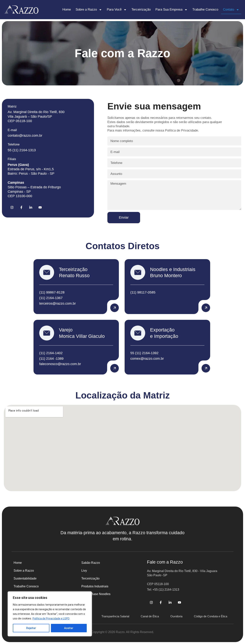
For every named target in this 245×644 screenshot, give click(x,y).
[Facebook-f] (21, 207)
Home (66, 9)
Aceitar (68, 628)
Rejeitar (31, 628)
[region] (50, 613)
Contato (228, 9)
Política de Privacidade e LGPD (51, 618)
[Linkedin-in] (30, 207)
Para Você (114, 9)
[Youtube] (40, 207)
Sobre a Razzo (86, 9)
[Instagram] (12, 207)
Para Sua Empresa (168, 9)
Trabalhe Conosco (205, 9)
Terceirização (141, 9)
